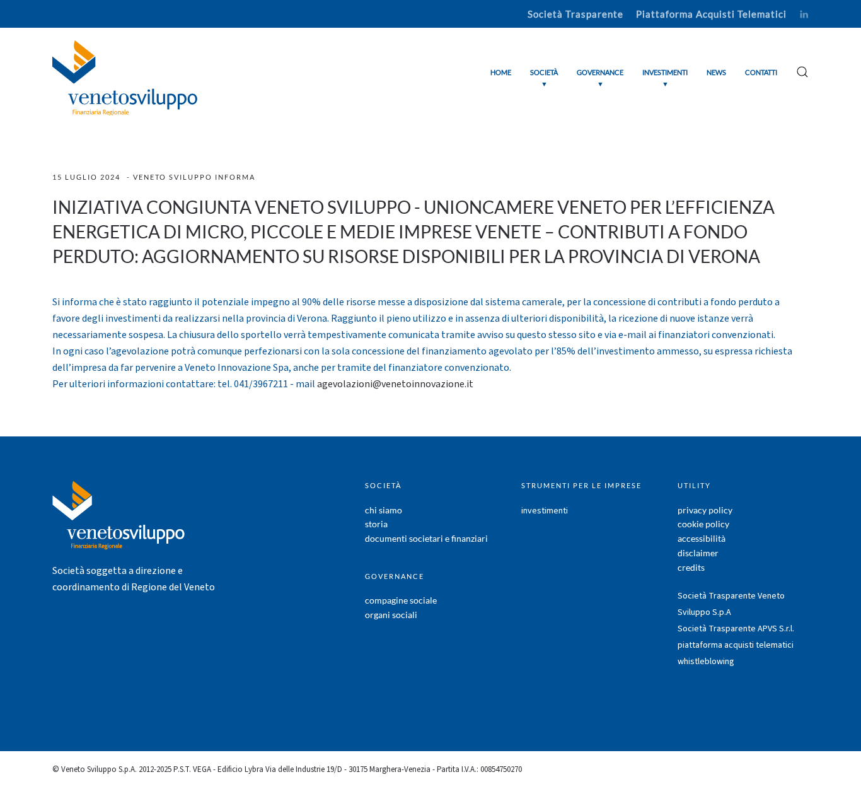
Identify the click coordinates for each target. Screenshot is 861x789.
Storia (376, 523)
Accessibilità (701, 538)
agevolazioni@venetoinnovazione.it (395, 384)
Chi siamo (383, 510)
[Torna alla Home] (124, 77)
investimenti (544, 511)
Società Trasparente (575, 14)
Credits (691, 567)
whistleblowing (706, 661)
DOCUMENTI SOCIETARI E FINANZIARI (426, 538)
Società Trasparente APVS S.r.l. (736, 628)
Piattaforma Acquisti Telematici (711, 14)
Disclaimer (698, 552)
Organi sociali (391, 614)
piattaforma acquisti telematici (736, 645)
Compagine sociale (401, 600)
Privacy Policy (705, 510)
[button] (544, 77)
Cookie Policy (703, 523)
